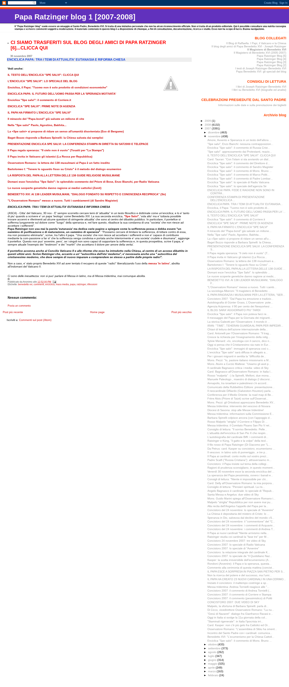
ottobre (213, 644)
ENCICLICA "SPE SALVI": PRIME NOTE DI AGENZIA (240, 223)
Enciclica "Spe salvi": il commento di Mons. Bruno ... (239, 170)
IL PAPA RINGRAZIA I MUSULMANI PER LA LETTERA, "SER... (246, 294)
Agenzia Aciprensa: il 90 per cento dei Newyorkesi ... (239, 306)
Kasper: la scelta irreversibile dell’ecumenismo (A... (239, 560)
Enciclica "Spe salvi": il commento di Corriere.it (236, 219)
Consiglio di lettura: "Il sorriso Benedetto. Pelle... (237, 429)
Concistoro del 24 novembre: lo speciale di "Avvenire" (240, 510)
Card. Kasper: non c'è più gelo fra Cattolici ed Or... (238, 625)
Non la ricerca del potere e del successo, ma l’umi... (239, 575)
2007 (208, 128)
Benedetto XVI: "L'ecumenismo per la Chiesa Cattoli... (240, 636)
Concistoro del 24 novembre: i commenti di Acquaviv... (241, 525)
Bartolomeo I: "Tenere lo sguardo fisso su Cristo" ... (239, 264)
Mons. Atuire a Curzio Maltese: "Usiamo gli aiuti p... (239, 363)
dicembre (214, 132)
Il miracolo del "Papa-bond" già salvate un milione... (239, 231)
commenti (39, 284)
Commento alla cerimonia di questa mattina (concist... (240, 567)
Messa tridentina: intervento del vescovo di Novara (238, 406)
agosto (212, 652)
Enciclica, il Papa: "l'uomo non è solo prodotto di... (238, 207)
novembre (214, 136)
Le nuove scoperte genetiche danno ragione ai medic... (241, 276)
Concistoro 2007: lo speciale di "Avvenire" (233, 548)
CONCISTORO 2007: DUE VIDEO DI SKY (233, 602)
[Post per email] (54, 282)
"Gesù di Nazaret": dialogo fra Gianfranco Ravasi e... (240, 613)
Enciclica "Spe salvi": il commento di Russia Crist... (238, 147)
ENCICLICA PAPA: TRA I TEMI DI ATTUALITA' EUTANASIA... (245, 204)
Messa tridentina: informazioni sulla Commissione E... (240, 413)
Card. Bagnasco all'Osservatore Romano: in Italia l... (239, 371)
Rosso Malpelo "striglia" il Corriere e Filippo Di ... (237, 421)
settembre (214, 648)
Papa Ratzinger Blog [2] (271, 65)
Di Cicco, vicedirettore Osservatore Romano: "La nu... (240, 609)
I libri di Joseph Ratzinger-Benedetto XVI (261, 86)
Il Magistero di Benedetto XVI (266, 49)
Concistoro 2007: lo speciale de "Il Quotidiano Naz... (239, 556)
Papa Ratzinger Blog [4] (271, 58)
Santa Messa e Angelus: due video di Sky (233, 494)
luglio (211, 656)
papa (72, 284)
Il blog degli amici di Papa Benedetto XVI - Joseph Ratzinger (249, 46)
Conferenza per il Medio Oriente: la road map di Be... (240, 394)
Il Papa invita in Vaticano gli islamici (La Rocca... (237, 257)
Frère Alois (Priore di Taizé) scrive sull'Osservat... (237, 398)
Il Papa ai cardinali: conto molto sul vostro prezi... (237, 456)
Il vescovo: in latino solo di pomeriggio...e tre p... (237, 452)
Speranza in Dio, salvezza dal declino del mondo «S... (240, 517)
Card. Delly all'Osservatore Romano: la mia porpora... (240, 483)
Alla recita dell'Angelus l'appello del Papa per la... (237, 506)
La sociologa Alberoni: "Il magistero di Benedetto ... (239, 290)
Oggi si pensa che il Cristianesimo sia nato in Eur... (238, 344)
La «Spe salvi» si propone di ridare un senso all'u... (239, 238)
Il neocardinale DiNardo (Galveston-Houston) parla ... (240, 390)
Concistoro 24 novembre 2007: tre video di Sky (236, 540)
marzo (212, 671)
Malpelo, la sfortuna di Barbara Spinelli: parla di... (238, 606)
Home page (97, 312)
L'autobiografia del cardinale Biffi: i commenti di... (237, 437)
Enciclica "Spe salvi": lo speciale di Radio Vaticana (238, 182)
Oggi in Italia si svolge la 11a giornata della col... (237, 617)
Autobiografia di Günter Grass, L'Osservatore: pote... (240, 302)
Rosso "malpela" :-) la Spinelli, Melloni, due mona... (239, 375)
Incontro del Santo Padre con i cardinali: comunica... (239, 633)
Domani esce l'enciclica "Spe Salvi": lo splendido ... (238, 272)
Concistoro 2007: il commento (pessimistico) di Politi (239, 598)
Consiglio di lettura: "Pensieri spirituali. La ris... (236, 486)
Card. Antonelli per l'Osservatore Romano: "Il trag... (239, 333)
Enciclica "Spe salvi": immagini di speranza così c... (239, 348)
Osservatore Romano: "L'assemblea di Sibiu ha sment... (242, 629)
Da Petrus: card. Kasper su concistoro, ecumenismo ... (241, 448)
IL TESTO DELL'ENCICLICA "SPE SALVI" (233, 215)
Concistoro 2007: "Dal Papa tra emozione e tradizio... (240, 298)
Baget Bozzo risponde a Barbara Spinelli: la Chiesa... (240, 242)
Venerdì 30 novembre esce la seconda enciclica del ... (240, 471)
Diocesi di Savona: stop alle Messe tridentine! (235, 410)
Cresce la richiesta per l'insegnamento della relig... (238, 337)
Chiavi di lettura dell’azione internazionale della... (237, 329)
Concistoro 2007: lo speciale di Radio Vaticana (236, 544)
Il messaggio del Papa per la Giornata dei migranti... (239, 317)
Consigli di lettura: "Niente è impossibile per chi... (237, 479)
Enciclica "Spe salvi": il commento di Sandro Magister (240, 167)
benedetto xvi (25, 284)
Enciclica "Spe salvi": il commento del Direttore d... (238, 163)
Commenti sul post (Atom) (35, 320)
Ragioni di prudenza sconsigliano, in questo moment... (241, 467)
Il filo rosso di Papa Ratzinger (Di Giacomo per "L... (239, 444)
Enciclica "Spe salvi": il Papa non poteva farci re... (238, 314)
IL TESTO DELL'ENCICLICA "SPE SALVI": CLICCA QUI (241, 155)
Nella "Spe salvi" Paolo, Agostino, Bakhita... (234, 234)
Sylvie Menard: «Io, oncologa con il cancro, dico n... (239, 341)
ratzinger (81, 284)
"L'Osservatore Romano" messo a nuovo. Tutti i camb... (241, 287)
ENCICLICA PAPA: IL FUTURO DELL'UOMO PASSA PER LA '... (246, 211)
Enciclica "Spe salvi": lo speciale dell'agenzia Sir (237, 186)
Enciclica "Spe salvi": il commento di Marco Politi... (238, 174)
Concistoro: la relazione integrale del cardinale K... (238, 552)
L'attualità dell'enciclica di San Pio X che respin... (237, 433)
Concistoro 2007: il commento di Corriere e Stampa (239, 594)
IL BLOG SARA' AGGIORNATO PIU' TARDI (233, 310)
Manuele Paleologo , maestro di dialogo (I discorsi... (239, 379)
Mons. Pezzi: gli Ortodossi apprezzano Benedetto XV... (241, 402)
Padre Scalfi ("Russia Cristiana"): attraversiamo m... (239, 460)
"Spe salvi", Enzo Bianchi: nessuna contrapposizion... (240, 144)
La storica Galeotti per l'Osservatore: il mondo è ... (238, 321)
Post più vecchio (181, 312)
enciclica (50, 284)
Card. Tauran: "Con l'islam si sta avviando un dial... (239, 159)
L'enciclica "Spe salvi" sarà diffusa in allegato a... (237, 352)
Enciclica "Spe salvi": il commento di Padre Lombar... (240, 178)
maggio (213, 663)
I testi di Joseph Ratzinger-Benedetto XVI (260, 68)
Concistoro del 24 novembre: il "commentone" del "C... (241, 521)
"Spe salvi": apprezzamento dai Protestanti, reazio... (239, 151)
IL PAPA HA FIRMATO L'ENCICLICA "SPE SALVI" (237, 227)
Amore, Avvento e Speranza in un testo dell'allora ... (239, 140)
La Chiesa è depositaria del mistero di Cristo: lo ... (238, 513)
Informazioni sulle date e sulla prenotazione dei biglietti (252, 105)
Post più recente (13, 312)
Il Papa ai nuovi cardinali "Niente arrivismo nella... (238, 533)
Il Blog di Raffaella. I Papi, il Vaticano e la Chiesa (256, 43)
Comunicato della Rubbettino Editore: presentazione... (241, 387)
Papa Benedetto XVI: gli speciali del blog (261, 71)
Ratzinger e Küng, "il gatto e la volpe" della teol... (237, 440)
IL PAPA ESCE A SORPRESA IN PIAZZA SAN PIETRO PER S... (246, 571)
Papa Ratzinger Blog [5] (271, 55)
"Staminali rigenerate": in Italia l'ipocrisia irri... (235, 621)
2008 (208, 124)
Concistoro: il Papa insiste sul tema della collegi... (238, 463)
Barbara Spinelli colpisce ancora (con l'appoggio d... (239, 417)
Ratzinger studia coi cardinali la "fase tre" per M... (238, 536)
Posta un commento (19, 305)
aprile (212, 667)
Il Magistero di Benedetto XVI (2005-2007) (260, 52)
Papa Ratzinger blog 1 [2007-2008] (75, 17)
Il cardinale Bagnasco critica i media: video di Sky (238, 367)
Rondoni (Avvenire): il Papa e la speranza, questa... (239, 563)
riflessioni (92, 284)
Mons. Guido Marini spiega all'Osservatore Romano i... (241, 498)
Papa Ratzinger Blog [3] (271, 62)
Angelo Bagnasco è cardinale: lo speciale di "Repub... (240, 490)
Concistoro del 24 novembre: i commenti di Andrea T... (241, 529)
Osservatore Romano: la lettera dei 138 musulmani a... (241, 261)
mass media (62, 284)
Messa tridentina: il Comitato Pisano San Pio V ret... (239, 425)
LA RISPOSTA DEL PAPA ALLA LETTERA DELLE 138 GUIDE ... (246, 268)
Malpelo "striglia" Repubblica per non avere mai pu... (240, 502)
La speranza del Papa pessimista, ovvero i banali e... (240, 475)
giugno (212, 659)
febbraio (213, 675)
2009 (208, 120)
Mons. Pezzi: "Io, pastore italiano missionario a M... (239, 360)
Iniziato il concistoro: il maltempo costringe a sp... (237, 582)
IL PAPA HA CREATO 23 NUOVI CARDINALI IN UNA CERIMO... (246, 579)
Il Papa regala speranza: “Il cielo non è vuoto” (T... (238, 253)
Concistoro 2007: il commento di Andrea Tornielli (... (239, 590)
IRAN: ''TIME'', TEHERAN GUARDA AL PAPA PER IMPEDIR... (245, 325)
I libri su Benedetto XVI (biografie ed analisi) (259, 89)
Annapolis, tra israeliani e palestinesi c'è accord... (238, 383)
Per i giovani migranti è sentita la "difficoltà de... (236, 356)
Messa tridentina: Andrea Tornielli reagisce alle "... (238, 586)
